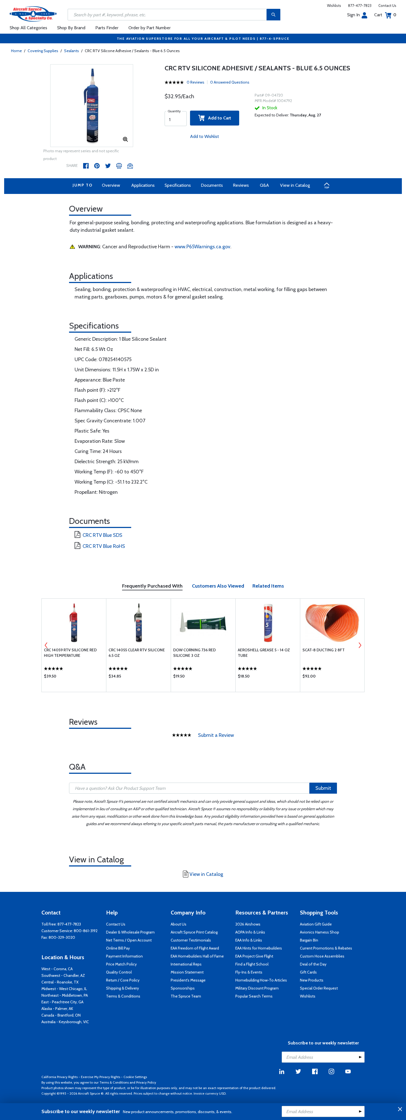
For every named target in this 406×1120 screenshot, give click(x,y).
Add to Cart (218, 118)
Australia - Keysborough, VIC (65, 1021)
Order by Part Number (149, 27)
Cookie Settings (135, 1077)
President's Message (188, 980)
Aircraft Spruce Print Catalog (194, 932)
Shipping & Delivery (122, 988)
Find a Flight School (251, 964)
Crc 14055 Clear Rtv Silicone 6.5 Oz (137, 652)
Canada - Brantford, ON (61, 1015)
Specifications (178, 185)
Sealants (71, 50)
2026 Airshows (247, 924)
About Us (178, 924)
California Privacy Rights (59, 1077)
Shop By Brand (71, 27)
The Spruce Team (186, 996)
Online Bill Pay (118, 948)
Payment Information (124, 956)
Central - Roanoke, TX (59, 982)
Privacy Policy (146, 1082)
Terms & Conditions (123, 996)
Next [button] (360, 645)
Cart (385, 14)
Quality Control (119, 972)
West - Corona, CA (57, 968)
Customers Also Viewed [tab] (218, 586)
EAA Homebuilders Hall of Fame (197, 956)
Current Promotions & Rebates (326, 948)
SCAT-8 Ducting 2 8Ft (323, 649)
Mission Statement (187, 972)
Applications (143, 185)
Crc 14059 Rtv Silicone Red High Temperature (70, 652)
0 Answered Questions (229, 82)
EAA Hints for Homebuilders (258, 948)
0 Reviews (195, 82)
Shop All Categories (28, 27)
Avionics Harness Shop (319, 932)
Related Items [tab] (268, 586)
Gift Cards (308, 972)
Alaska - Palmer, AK (57, 1008)
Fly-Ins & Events (248, 972)
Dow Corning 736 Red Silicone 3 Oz (194, 652)
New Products (311, 980)
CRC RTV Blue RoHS (104, 546)
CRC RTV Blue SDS (102, 535)
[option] (92, 106)
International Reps (186, 964)
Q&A (264, 185)
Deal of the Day (313, 964)
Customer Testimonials (191, 940)
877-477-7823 (359, 5)
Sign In (353, 14)
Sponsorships (183, 988)
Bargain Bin (309, 940)
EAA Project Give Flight (254, 956)
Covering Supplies (43, 50)
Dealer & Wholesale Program (130, 932)
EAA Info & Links (248, 940)
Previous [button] (46, 645)
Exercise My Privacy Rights (100, 1077)
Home (16, 50)
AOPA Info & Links (250, 932)
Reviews (241, 185)
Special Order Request (319, 988)
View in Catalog (295, 185)
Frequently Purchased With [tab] (152, 586)
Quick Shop (74, 677)
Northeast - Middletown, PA (64, 995)
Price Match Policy (121, 964)
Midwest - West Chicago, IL (64, 988)
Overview (111, 185)
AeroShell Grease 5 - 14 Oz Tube (264, 652)
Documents (212, 185)
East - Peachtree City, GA (62, 1001)
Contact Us (387, 5)
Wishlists (334, 5)
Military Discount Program (257, 988)
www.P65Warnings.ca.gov (202, 246)
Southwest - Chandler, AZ (63, 975)
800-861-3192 (85, 930)
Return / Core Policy (122, 980)
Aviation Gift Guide (316, 924)
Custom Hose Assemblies (322, 956)
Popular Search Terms (254, 996)
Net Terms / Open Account (129, 940)
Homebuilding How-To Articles (261, 980)
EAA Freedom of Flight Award (195, 948)
